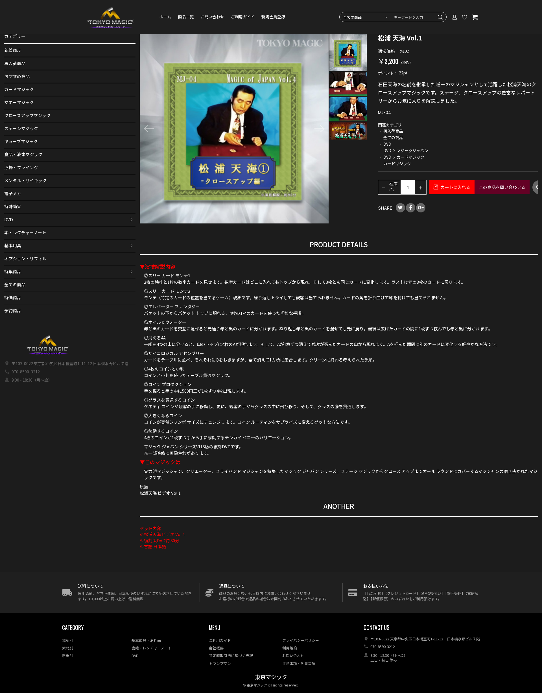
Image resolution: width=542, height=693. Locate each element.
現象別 (67, 655)
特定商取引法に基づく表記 (231, 655)
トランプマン (220, 663)
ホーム (165, 17)
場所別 (67, 640)
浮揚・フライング (21, 167)
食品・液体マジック (23, 154)
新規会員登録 (273, 17)
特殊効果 (12, 206)
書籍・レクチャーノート (152, 648)
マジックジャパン (412, 150)
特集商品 (12, 271)
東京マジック (271, 677)
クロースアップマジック (27, 115)
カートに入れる (455, 187)
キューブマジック (21, 141)
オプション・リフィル (25, 258)
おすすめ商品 (17, 76)
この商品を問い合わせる (502, 187)
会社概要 (216, 648)
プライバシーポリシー (300, 640)
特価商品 (12, 297)
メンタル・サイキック (25, 180)
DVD (8, 219)
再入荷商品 (14, 63)
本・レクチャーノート (25, 232)
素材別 (67, 648)
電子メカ (12, 193)
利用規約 (289, 648)
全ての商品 (14, 284)
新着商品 (12, 50)
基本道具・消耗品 (146, 640)
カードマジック (19, 89)
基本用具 (12, 245)
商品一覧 (186, 17)
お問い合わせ (212, 17)
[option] (234, 128)
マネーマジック (19, 102)
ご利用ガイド (243, 17)
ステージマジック (21, 128)
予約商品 (12, 310)
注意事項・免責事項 (298, 663)
